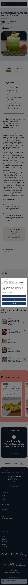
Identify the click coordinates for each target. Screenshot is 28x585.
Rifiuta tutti (14, 303)
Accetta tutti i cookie (14, 299)
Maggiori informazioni (8, 292)
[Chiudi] (25, 280)
